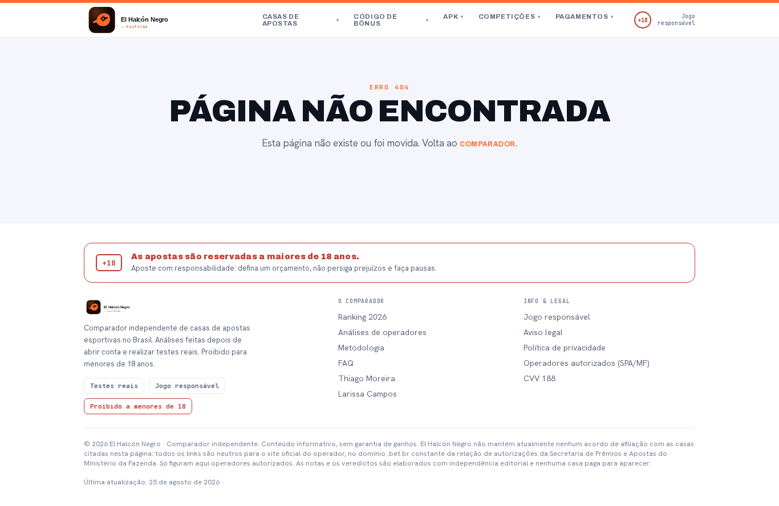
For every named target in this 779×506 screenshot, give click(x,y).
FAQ (346, 363)
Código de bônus (391, 20)
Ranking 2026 (362, 317)
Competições (509, 16)
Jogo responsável (557, 317)
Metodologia (361, 347)
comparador (488, 144)
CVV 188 (539, 378)
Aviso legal (543, 332)
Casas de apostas (300, 20)
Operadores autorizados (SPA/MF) (587, 363)
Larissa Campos (367, 394)
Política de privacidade (565, 347)
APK (453, 16)
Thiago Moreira (366, 378)
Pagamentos (584, 16)
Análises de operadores (382, 332)
